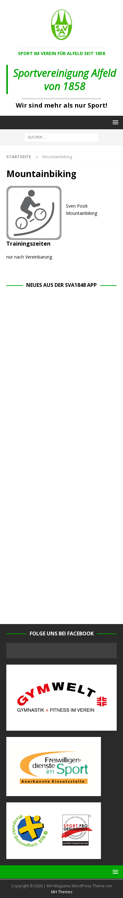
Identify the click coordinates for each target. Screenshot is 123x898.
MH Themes (61, 892)
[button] (114, 122)
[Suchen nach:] (61, 137)
